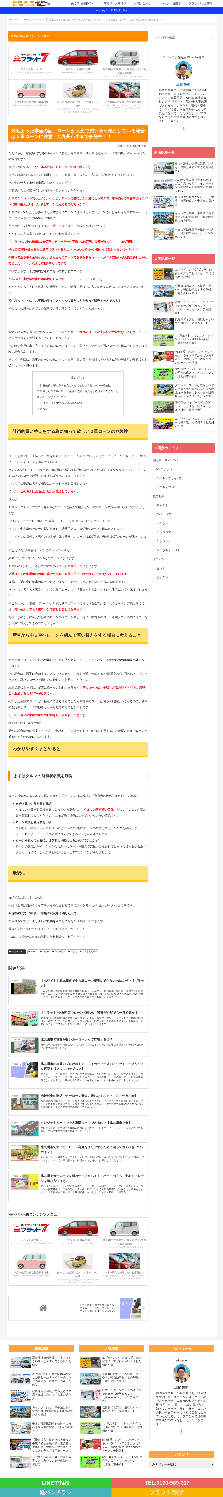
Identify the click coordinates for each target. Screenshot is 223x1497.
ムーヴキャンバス (168, 550)
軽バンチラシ (56, 1492)
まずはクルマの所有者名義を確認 (62, 403)
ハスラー (162, 523)
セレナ (160, 568)
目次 (73, 377)
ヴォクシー (163, 577)
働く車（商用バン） (166, 460)
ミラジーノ (163, 541)
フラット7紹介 (167, 1492)
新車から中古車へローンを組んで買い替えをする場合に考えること (79, 391)
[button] (211, 37)
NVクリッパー (165, 469)
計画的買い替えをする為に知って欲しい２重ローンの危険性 (75, 385)
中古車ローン (18, 951)
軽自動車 (159, 496)
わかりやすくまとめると (54, 397)
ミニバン (159, 559)
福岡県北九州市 (89, 951)
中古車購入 (60, 951)
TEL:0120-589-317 (167, 1483)
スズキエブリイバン (169, 478)
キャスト (162, 505)
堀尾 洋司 (183, 85)
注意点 (74, 951)
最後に (44, 408)
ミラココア (163, 532)
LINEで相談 (56, 1483)
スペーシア (163, 514)
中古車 (46, 951)
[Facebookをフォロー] (183, 128)
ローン (34, 951)
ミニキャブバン (166, 487)
